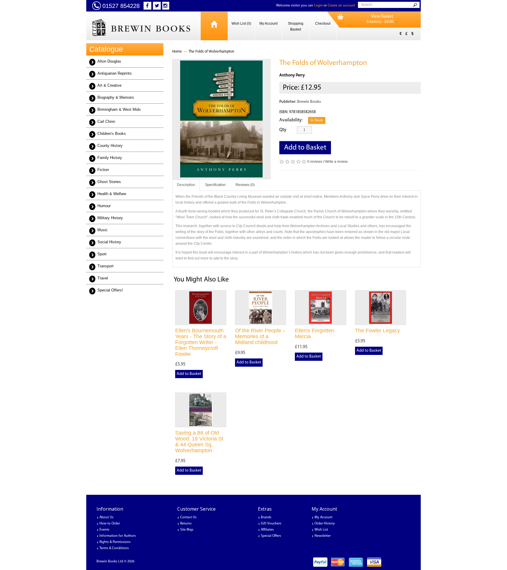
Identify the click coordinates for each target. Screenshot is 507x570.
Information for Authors (117, 536)
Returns (186, 523)
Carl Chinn (106, 121)
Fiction (103, 169)
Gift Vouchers (271, 523)
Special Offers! (110, 290)
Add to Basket (305, 147)
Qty (282, 130)
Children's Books (111, 133)
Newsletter (323, 536)
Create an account (341, 5)
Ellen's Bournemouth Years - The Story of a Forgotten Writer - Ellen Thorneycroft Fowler (200, 342)
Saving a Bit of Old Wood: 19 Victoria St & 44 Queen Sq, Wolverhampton (199, 441)
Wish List (321, 530)
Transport (105, 266)
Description (186, 185)
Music (102, 230)
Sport (102, 254)
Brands (266, 517)
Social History (109, 242)
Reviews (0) (245, 185)
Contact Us (188, 517)
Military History (110, 218)
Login (318, 5)
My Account (268, 23)
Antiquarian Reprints (114, 73)
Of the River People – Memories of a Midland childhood (260, 336)
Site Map (186, 530)
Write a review (336, 162)
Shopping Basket (295, 26)
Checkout (322, 23)
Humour (104, 206)
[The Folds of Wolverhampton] (221, 119)
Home (177, 51)
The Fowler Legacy (377, 330)
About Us (106, 517)
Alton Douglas (109, 61)
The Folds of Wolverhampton (211, 51)
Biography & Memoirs (115, 97)
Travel (102, 278)
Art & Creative (109, 85)
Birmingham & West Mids (119, 109)
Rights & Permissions (115, 542)
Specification (215, 185)
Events (104, 530)
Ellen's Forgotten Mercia (314, 333)
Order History (325, 523)
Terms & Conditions (114, 548)
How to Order (109, 523)
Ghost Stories (109, 182)
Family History (109, 157)
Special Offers (271, 536)
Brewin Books (309, 102)
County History (110, 145)
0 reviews (314, 162)
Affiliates (267, 530)
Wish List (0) (241, 23)
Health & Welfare (111, 194)
